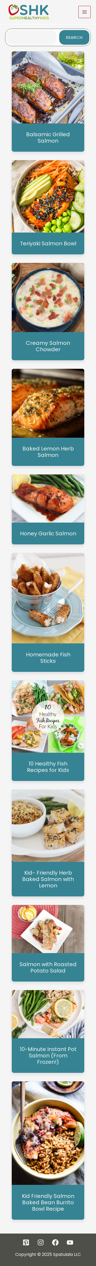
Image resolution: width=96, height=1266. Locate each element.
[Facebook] (55, 1242)
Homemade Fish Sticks (48, 658)
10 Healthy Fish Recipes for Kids (48, 767)
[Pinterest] (26, 1242)
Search (74, 37)
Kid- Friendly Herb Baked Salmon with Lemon (48, 879)
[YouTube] (70, 1242)
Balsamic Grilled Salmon (48, 137)
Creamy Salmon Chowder (48, 346)
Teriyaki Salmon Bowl (48, 243)
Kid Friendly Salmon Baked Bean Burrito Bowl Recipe (48, 1202)
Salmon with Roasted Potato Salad (48, 967)
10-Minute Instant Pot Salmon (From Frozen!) (48, 1055)
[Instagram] (40, 1242)
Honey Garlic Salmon (48, 533)
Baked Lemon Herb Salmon (48, 452)
